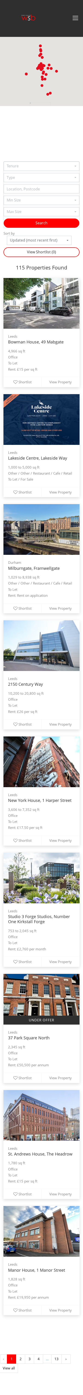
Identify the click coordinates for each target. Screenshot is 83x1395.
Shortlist (25, 382)
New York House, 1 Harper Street (39, 800)
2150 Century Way (25, 684)
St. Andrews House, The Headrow (40, 1154)
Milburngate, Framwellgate (34, 568)
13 (56, 1359)
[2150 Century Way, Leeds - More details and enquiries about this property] (41, 645)
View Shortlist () (41, 251)
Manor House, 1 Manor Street (36, 1270)
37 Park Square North (29, 1037)
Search (41, 222)
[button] (47, 94)
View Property (60, 382)
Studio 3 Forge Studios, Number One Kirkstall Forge (39, 919)
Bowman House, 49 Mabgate (36, 342)
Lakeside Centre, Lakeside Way (37, 458)
